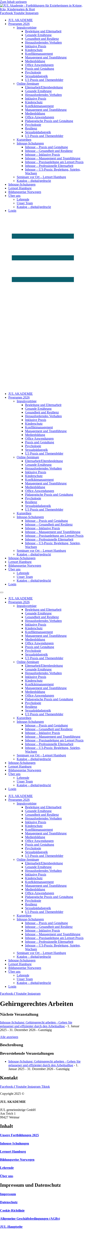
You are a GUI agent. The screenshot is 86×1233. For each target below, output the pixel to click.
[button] (43, 302)
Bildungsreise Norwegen (24, 192)
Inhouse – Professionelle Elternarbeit (49, 166)
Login (12, 210)
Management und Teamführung (46, 57)
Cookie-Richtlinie (12, 1210)
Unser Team (25, 203)
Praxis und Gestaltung (39, 68)
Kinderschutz (34, 50)
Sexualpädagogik (36, 76)
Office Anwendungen (39, 65)
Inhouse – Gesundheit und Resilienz (49, 151)
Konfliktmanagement (39, 53)
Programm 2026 (19, 24)
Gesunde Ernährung (38, 35)
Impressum (8, 1194)
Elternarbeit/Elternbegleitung (44, 87)
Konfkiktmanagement (39, 106)
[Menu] (1, 592)
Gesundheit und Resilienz (42, 38)
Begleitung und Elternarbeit (43, 31)
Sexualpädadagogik (38, 132)
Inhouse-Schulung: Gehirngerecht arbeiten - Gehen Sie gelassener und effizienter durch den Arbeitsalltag (36, 1024)
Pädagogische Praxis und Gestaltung (49, 121)
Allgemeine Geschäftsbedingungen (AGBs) (30, 1218)
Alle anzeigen (9, 1037)
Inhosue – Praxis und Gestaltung (46, 147)
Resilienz (31, 128)
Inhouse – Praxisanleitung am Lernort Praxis (54, 162)
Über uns (14, 195)
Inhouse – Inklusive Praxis (42, 154)
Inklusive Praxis (35, 46)
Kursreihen (24, 139)
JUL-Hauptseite (11, 1226)
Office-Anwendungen (39, 117)
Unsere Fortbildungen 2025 (19, 1135)
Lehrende (23, 199)
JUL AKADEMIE (20, 20)
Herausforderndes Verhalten (43, 42)
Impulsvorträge (27, 27)
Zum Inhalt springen (13, 2)
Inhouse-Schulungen (30, 143)
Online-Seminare (28, 83)
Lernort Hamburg (20, 188)
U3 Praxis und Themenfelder (44, 80)
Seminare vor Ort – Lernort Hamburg (41, 177)
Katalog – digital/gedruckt (34, 180)
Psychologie (33, 72)
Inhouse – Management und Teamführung (52, 158)
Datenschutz (9, 1202)
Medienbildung (35, 61)
